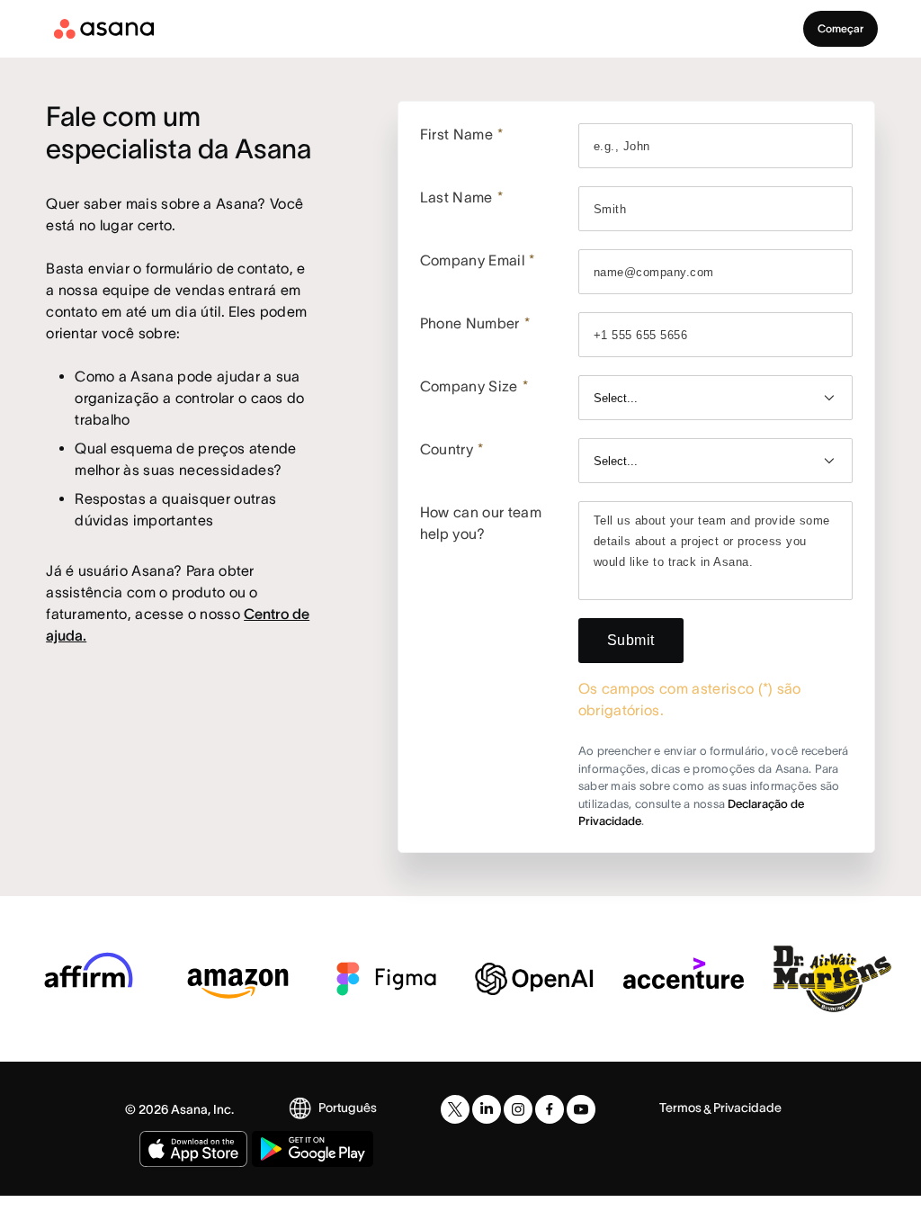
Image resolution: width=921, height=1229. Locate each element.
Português (347, 1107)
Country (452, 449)
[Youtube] (581, 1109)
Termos (680, 1107)
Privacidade (747, 1107)
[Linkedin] (486, 1109)
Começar (840, 28)
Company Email (477, 260)
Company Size (474, 386)
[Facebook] (549, 1109)
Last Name (461, 197)
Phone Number (475, 323)
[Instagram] (518, 1109)
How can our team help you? (480, 523)
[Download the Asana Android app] (312, 1149)
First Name (462, 134)
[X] (455, 1109)
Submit (631, 640)
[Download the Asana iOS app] (193, 1149)
